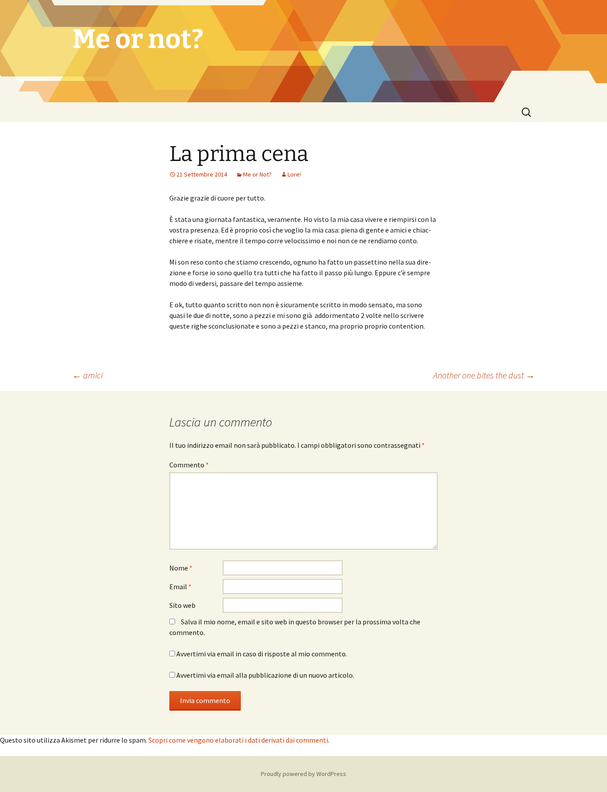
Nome (180, 567)
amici (87, 375)
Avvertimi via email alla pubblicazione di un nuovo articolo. (265, 675)
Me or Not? (257, 174)
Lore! (294, 174)
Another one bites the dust (484, 375)
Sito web (182, 605)
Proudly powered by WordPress (303, 774)
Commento (189, 464)
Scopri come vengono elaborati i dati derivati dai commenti (238, 740)
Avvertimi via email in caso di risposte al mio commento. (261, 653)
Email (180, 586)
